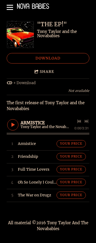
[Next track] (86, 121)
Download (48, 58)
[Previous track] (79, 121)
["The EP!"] (20, 34)
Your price (71, 143)
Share (47, 71)
